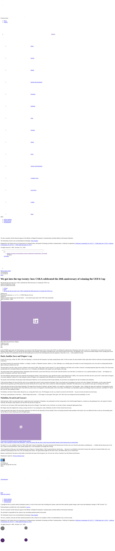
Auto (32, 118)
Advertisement (7, 222)
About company (8, 219)
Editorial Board (7, 221)
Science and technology (36, 166)
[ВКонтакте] (2, 460)
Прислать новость (5, 494)
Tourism (33, 130)
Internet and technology (36, 82)
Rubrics (53, 34)
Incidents (33, 106)
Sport (32, 214)
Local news (33, 190)
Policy (32, 46)
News (5, 20)
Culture (32, 202)
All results (6, 256)
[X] (4, 460)
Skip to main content (6, 271)
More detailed (34, 240)
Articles (6, 22)
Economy (33, 94)
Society (32, 58)
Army (32, 154)
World (32, 142)
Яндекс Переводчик (18, 455)
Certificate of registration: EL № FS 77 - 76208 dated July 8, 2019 (91, 243)
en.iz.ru (28, 507)
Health (32, 70)
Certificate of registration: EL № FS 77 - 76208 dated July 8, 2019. (91, 520)
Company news (34, 178)
